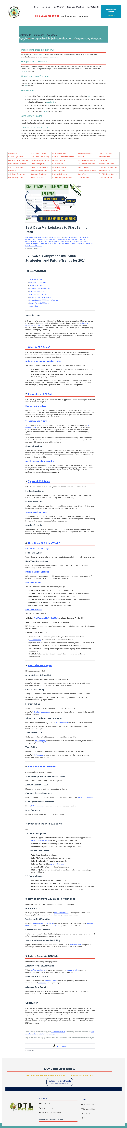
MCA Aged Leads (58, 160)
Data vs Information (105, 153)
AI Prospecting (35, 640)
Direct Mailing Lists (38, 164)
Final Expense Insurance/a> (18, 160)
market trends (75, 945)
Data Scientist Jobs (59, 153)
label (26, 86)
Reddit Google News (15, 157)
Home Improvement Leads (108, 167)
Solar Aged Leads (58, 171)
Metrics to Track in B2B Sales (40, 297)
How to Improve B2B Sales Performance (44, 300)
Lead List (87, 1113)
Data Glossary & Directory (33, 246)
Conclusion (33, 306)
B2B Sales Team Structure (39, 294)
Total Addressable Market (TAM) (46, 618)
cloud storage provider (42, 712)
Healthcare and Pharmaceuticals (40, 461)
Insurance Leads (105, 157)
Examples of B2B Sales (37, 282)
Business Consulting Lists (40, 160)
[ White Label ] (93, 7)
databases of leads (61, 913)
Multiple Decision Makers (37, 572)
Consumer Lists (89, 1109)
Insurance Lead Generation (47, 239)
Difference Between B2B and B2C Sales (43, 361)
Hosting (38, 116)
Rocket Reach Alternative (40, 167)
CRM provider (39, 755)
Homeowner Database (39, 171)
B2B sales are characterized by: (37, 548)
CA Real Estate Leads (16, 167)
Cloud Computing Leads (86, 160)
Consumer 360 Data (106, 177)
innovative (72, 40)
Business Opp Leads (15, 177)
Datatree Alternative (84, 153)
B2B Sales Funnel (33, 582)
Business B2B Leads (59, 174)
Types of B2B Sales (36, 285)
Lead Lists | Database (75, 7)
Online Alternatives (59, 167)
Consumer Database (38, 174)
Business (44, 76)
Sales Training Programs (48, 1034)
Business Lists (89, 1105)
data (29, 38)
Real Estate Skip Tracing (40, 157)
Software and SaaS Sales (36, 512)
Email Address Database (17, 164)
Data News (103, 160)
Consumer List (57, 164)
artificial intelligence (38, 970)
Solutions (42, 61)
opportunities (50, 102)
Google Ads (82, 174)
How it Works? (58, 7)
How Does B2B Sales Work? (39, 288)
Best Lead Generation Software (63, 157)
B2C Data (81, 157)
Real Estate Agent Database (62, 177)
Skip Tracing (29, 237)
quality (44, 111)
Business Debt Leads (106, 164)
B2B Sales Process (33, 609)
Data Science (83, 239)
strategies (54, 57)
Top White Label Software (108, 174)
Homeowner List (90, 1118)
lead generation (73, 970)
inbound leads (53, 925)
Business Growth (55, 237)
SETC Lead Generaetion (86, 164)
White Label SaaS (105, 171)
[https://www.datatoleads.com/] (21, 1107)
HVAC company (40, 741)
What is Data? (13, 171)
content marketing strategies (43, 923)
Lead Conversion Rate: (40, 840)
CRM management (38, 806)
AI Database (12, 153)
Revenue (50, 49)
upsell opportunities (85, 797)
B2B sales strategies (58, 1032)
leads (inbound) (62, 722)
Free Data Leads (83, 177)
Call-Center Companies (16, 174)
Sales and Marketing (70, 237)
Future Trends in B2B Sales (39, 303)
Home (36, 7)
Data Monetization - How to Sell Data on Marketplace (75, 244)
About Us (46, 7)
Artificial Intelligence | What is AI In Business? (40, 244)
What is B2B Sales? (36, 279)
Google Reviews (83, 167)
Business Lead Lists (41, 237)
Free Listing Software (38, 153)
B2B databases (50, 981)
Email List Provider (37, 177)
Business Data (42, 241)
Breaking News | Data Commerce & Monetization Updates (68, 241)
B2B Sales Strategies (37, 291)
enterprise (24, 71)
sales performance (57, 864)
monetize (39, 54)
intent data (42, 983)
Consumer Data (30, 241)
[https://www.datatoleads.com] (14, 12)
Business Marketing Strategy (67, 239)
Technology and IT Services (37, 421)
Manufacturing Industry (36, 406)
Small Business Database (87, 171)
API (91, 105)
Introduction (34, 276)
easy (89, 96)
